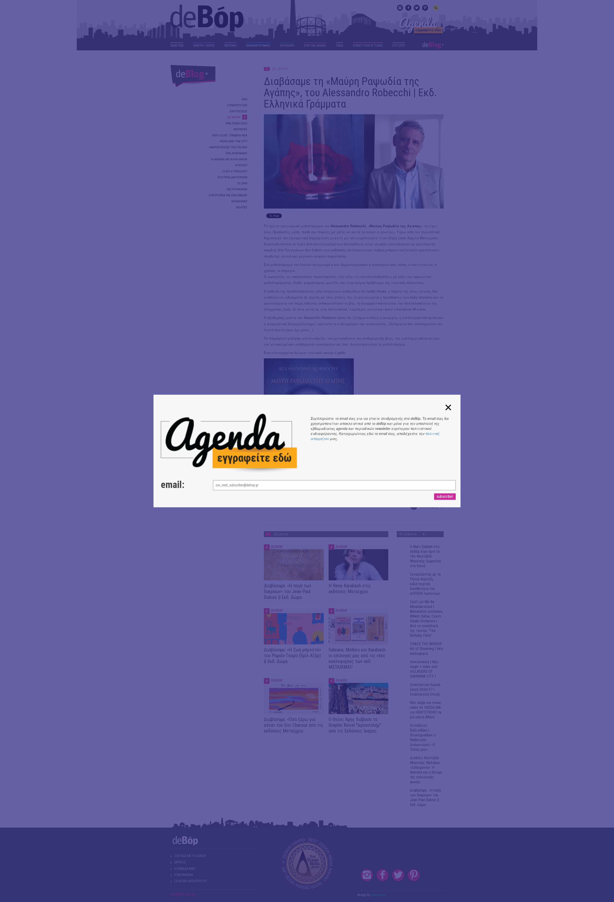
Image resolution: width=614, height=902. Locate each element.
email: (172, 485)
